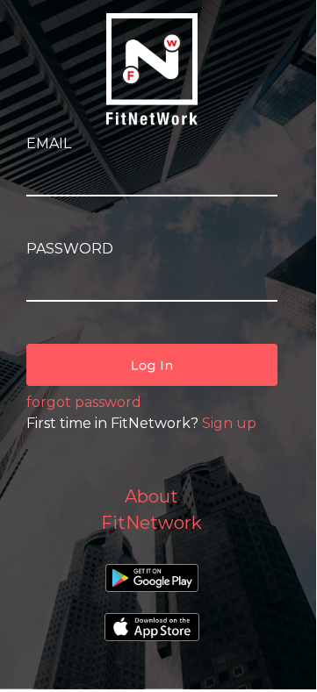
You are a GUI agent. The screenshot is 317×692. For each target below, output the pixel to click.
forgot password (83, 402)
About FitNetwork (151, 509)
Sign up (229, 423)
